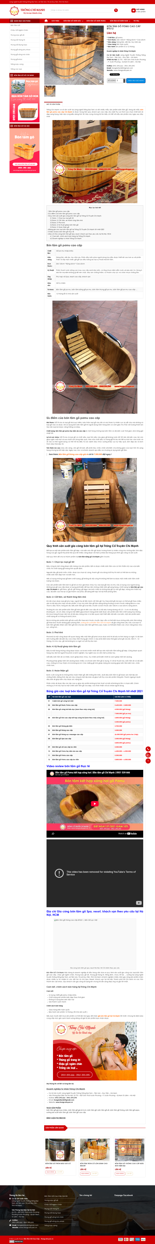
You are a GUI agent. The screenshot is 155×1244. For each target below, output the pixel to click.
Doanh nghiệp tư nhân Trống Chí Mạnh (65, 238)
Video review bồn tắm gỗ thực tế (61, 232)
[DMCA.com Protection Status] (16, 1241)
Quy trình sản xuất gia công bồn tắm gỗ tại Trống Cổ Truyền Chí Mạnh (74, 216)
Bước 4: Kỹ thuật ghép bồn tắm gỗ (64, 225)
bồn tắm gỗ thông (117, 1110)
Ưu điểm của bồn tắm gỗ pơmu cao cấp (64, 214)
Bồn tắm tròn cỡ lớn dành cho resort (94, 1165)
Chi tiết (59, 1172)
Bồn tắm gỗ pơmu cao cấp (59, 211)
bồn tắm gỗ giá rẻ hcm (77, 1110)
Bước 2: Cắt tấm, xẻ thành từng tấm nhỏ (66, 220)
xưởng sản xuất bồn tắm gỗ (57, 1112)
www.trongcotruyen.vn (123, 70)
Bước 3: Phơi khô (57, 223)
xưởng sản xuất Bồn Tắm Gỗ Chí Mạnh (96, 623)
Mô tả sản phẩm (53, 104)
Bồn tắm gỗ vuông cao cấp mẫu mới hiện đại (129, 1165)
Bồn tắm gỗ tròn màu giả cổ (58, 1164)
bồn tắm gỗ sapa (132, 1110)
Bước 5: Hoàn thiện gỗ (59, 227)
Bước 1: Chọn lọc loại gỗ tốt (62, 218)
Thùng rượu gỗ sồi (17, 35)
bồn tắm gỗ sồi (103, 1110)
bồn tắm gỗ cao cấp (77, 1112)
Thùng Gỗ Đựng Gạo (19, 45)
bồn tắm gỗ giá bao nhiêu (57, 1110)
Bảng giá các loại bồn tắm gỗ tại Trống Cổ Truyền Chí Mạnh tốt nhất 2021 (76, 229)
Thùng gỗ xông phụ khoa (20, 50)
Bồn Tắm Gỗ (15, 25)
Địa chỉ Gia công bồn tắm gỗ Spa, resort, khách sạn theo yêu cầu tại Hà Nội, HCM (79, 234)
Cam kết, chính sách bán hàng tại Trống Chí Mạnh (70, 236)
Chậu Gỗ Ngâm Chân (19, 30)
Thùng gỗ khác (16, 59)
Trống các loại (16, 69)
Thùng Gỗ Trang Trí (18, 40)
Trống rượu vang (17, 64)
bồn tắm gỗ (92, 1110)
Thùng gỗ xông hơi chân (20, 55)
